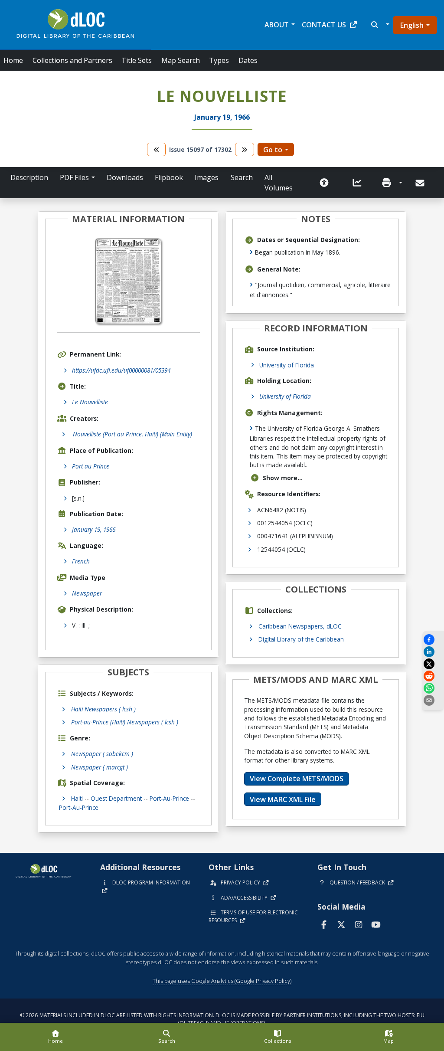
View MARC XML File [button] (283, 799)
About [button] (276, 24)
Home (13, 60)
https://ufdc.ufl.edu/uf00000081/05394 (121, 370)
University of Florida (286, 365)
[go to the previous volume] (156, 149)
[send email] (433, 700)
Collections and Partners (72, 60)
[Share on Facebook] (433, 639)
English (412, 25)
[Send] (421, 183)
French (81, 561)
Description (29, 177)
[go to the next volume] (244, 149)
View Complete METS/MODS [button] (296, 778)
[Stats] (357, 182)
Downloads (125, 177)
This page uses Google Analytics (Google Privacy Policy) (222, 981)
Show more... (283, 478)
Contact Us (324, 24)
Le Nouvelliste (90, 402)
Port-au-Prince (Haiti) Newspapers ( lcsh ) (124, 722)
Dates (248, 60)
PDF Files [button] (74, 177)
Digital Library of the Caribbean (301, 639)
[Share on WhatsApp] (433, 688)
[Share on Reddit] (433, 676)
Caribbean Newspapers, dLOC (300, 626)
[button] (379, 24)
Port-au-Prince (90, 466)
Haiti (77, 798)
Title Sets (136, 60)
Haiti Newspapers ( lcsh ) (103, 709)
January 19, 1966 (93, 529)
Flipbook (169, 177)
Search (242, 177)
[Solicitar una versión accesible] (324, 182)
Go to (272, 149)
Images (207, 177)
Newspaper (87, 593)
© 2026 (222, 1019)
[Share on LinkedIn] (433, 651)
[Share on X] (433, 663)
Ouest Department (116, 798)
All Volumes (278, 183)
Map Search (180, 60)
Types (219, 60)
